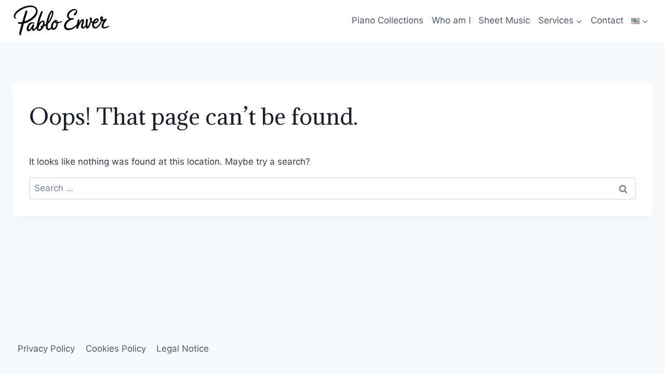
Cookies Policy (116, 348)
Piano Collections (387, 20)
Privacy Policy (46, 348)
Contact (607, 20)
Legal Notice (182, 348)
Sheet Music (504, 20)
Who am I (451, 20)
